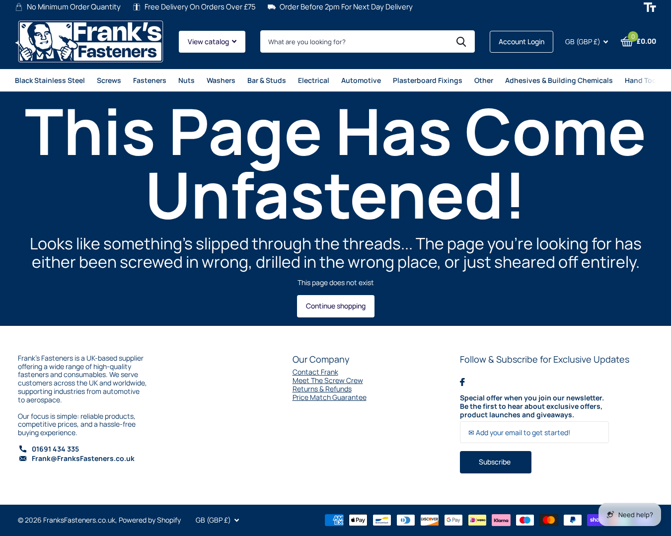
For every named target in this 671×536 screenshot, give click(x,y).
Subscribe (495, 461)
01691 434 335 (55, 449)
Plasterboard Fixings (427, 80)
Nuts (186, 80)
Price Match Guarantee (330, 397)
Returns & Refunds (322, 388)
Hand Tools (644, 80)
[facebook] (462, 382)
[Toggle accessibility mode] (650, 7)
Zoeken (461, 41)
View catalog (209, 41)
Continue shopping (336, 305)
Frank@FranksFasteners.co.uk (83, 458)
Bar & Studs (266, 80)
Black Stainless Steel (50, 80)
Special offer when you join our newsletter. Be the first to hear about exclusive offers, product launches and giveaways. (532, 406)
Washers (221, 80)
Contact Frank (315, 372)
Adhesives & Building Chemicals (559, 80)
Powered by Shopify (150, 520)
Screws (109, 80)
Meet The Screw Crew (328, 380)
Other (483, 80)
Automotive (361, 80)
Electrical (313, 80)
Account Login (521, 41)
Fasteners (149, 80)
